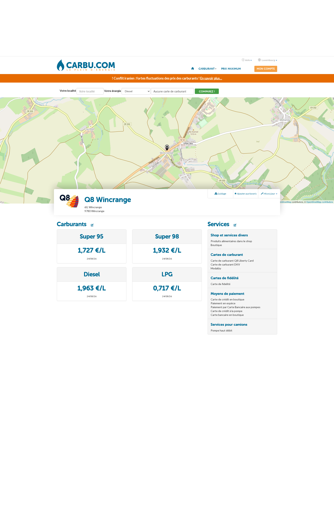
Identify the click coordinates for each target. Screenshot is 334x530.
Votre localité (68, 90)
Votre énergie (112, 90)
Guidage (221, 193)
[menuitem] (192, 68)
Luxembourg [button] (268, 60)
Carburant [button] (207, 68)
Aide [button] (247, 60)
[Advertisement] (167, 28)
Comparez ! (207, 91)
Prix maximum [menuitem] (231, 68)
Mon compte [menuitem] (266, 68)
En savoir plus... (211, 78)
